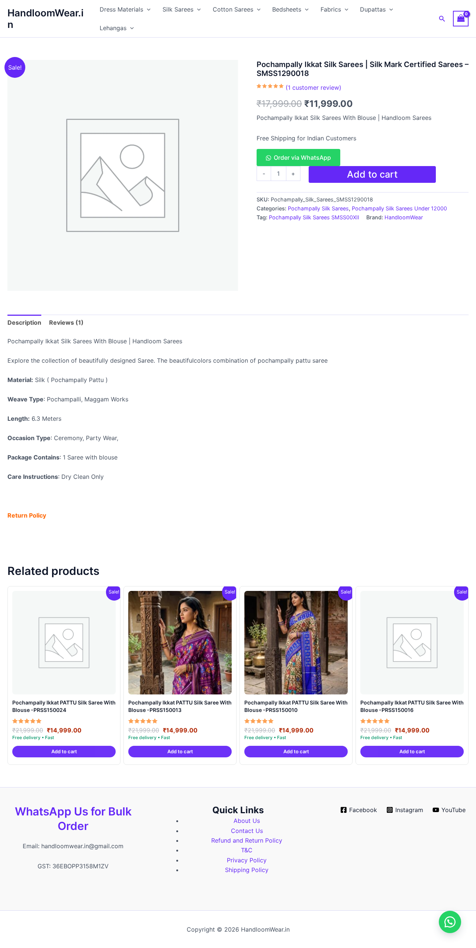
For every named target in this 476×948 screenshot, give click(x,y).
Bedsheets (286, 9)
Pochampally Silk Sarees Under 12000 (399, 208)
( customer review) (313, 87)
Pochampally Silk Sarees (318, 208)
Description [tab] (24, 322)
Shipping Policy (246, 870)
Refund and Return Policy (246, 840)
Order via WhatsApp (302, 157)
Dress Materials (121, 9)
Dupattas (373, 9)
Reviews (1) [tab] (66, 322)
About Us (247, 820)
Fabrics (331, 9)
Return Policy (26, 515)
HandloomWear (404, 217)
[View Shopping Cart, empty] (461, 18)
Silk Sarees (178, 9)
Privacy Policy (247, 860)
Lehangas (113, 28)
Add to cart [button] (64, 751)
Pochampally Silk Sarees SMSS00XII (314, 217)
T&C (247, 850)
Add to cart (372, 174)
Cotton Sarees (233, 9)
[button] (147, 9)
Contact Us (247, 830)
